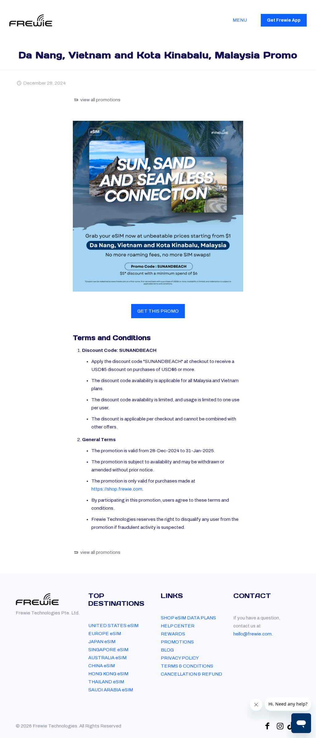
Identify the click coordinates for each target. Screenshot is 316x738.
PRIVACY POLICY (180, 658)
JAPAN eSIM (101, 641)
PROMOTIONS (177, 641)
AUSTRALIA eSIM (107, 657)
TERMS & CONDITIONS (187, 666)
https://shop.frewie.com (116, 489)
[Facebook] (267, 726)
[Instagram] (280, 726)
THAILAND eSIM (106, 681)
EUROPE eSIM (104, 633)
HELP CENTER (177, 625)
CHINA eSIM (101, 665)
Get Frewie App (284, 20)
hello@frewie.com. (253, 633)
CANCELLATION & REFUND (191, 674)
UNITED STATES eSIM (113, 625)
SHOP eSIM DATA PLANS (188, 617)
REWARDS (173, 633)
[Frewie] (30, 20)
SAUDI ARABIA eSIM (110, 689)
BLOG (167, 649)
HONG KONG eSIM (108, 673)
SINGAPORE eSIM (108, 649)
